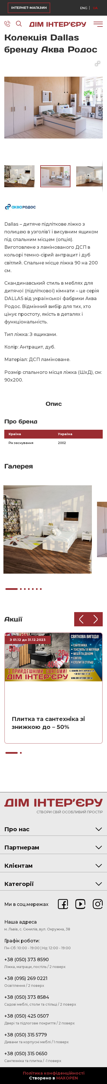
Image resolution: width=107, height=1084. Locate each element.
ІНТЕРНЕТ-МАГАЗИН (29, 8)
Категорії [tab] (19, 884)
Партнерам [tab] (21, 847)
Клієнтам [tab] (18, 865)
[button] (97, 63)
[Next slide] (95, 619)
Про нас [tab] (16, 829)
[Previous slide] (81, 619)
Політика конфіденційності (53, 1073)
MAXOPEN (67, 1078)
